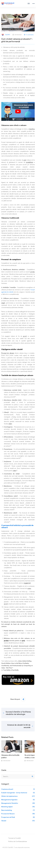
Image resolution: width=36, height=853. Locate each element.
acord (25, 336)
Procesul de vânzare (7, 353)
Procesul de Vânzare (18, 814)
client (10, 424)
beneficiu (32, 129)
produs (32, 272)
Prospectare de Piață (18, 817)
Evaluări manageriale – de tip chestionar (18, 793)
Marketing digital (18, 807)
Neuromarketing (18, 810)
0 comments (30, 34)
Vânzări (18, 821)
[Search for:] (18, 776)
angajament (27, 583)
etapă (3, 303)
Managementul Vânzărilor (12, 29)
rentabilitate (29, 162)
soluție (25, 67)
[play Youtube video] (18, 111)
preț (25, 160)
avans (29, 588)
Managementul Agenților (18, 800)
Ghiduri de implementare (18, 796)
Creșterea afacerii (18, 789)
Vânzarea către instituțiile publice (10, 756)
